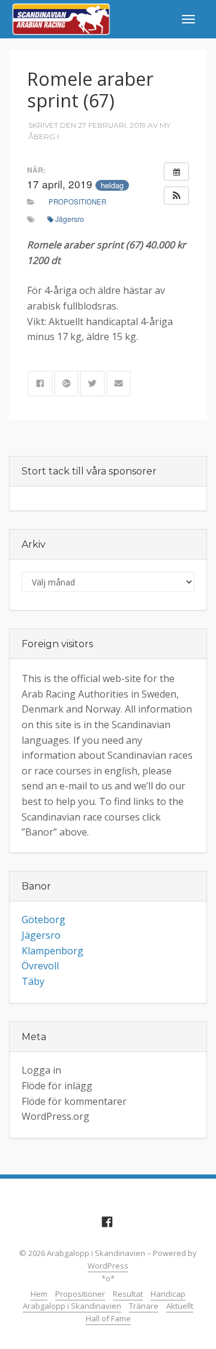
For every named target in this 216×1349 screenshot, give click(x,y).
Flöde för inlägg (57, 1085)
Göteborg (43, 919)
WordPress (108, 1265)
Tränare (143, 1305)
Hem (39, 1293)
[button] (176, 195)
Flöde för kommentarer (74, 1101)
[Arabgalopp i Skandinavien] (61, 18)
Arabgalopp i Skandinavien (72, 1305)
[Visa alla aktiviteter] (176, 172)
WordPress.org (55, 1116)
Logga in (41, 1070)
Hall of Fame (108, 1318)
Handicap (168, 1293)
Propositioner (77, 201)
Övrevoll (40, 965)
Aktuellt (179, 1305)
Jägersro (69, 219)
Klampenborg (52, 950)
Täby (33, 981)
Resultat (128, 1293)
